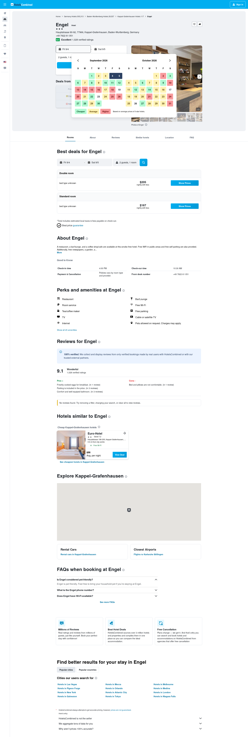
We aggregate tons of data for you (76, 723)
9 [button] (98, 82)
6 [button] (78, 82)
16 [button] (98, 89)
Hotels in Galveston (67, 696)
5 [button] (119, 75)
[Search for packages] (5, 31)
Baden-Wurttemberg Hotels (97, 16)
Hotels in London (162, 692)
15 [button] (91, 89)
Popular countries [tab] (87, 669)
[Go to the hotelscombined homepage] (21, 4)
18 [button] (112, 89)
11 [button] (112, 82)
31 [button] (170, 103)
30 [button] (98, 103)
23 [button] (98, 96)
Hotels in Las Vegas (67, 684)
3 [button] (105, 75)
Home (58, 16)
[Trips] (5, 54)
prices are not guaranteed (121, 710)
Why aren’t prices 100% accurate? (76, 728)
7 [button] (85, 82)
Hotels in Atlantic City (116, 692)
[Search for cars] (5, 25)
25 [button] (112, 96)
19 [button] (119, 89)
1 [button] (91, 75)
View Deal (119, 454)
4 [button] (112, 75)
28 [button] (85, 103)
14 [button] (85, 89)
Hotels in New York (67, 692)
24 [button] (105, 96)
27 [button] (78, 103)
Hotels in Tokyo (113, 696)
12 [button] (119, 82)
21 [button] (85, 96)
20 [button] (78, 96)
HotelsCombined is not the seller (75, 718)
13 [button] (78, 89)
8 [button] (91, 82)
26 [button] (119, 96)
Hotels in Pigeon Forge (69, 688)
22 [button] (91, 96)
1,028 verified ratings (82, 39)
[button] (5, 4)
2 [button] (98, 75)
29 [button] (91, 103)
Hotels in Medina (162, 688)
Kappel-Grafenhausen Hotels (129, 16)
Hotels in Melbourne (163, 684)
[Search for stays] (5, 19)
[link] (82, 462)
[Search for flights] (5, 13)
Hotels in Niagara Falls (165, 696)
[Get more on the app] (5, 45)
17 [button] (105, 89)
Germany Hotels (70, 16)
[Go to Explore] (5, 37)
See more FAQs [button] (107, 602)
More (59, 252)
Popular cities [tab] (66, 669)
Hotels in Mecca (113, 684)
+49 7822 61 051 (64, 35)
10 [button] (105, 82)
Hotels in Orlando (114, 688)
